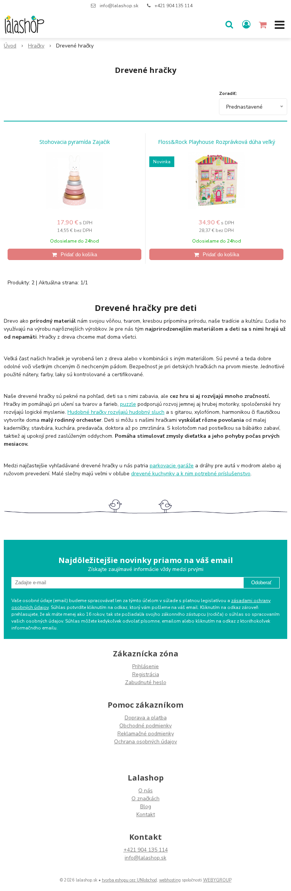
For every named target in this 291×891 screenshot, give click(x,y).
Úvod (10, 45)
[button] (229, 24)
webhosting (170, 880)
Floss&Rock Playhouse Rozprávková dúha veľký (216, 142)
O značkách (145, 798)
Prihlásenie (145, 666)
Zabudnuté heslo (145, 682)
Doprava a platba (146, 717)
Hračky (36, 45)
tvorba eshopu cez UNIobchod (129, 880)
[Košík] (263, 24)
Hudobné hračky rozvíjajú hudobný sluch (115, 412)
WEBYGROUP (217, 880)
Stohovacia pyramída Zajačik (74, 142)
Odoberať (261, 582)
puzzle (128, 404)
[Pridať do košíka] (74, 254)
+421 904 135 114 (173, 6)
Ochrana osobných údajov (145, 741)
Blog (145, 806)
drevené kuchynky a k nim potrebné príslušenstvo (190, 473)
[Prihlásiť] (246, 24)
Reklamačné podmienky (145, 733)
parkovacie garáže (172, 465)
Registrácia (145, 674)
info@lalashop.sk (119, 6)
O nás (145, 790)
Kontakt (145, 814)
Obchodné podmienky (145, 725)
